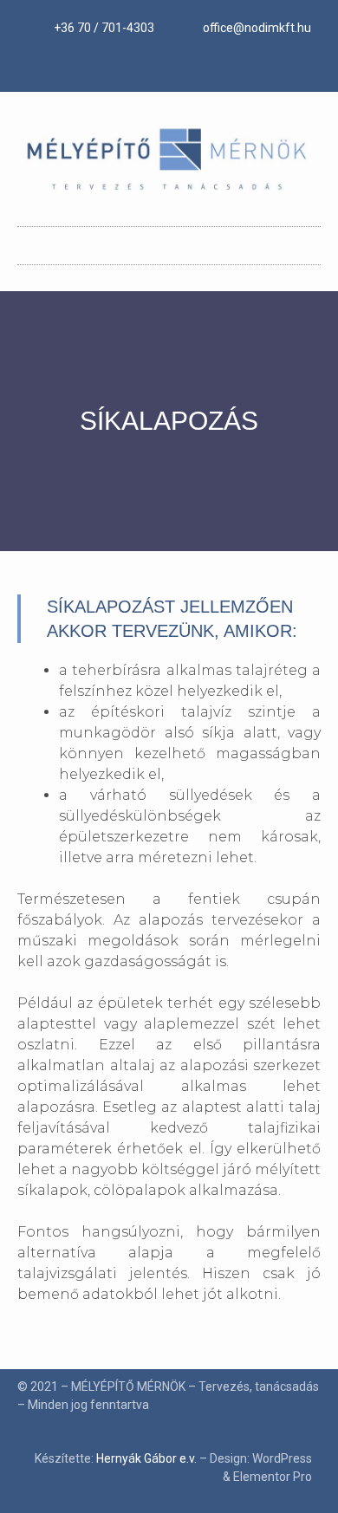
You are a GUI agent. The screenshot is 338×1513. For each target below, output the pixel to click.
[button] (169, 241)
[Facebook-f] (137, 67)
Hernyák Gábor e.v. (146, 1458)
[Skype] (200, 67)
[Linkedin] (169, 67)
